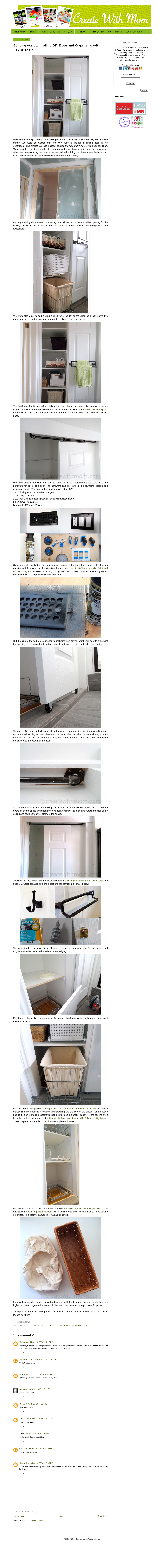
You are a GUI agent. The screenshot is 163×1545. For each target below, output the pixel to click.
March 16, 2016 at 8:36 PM (38, 1404)
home (57, 1325)
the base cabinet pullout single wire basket (86, 1208)
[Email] (140, 69)
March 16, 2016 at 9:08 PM (37, 1433)
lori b (21, 1448)
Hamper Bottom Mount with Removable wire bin (70, 1108)
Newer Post (19, 1516)
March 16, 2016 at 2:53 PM (39, 1389)
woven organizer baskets (39, 1211)
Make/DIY (68, 31)
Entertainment (82, 31)
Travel (43, 31)
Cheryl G (23, 1463)
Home (61, 1516)
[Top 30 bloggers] (130, 114)
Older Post (102, 1516)
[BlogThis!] (21, 1322)
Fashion (118, 31)
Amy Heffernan (26, 1359)
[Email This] (18, 1322)
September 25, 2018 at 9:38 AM (38, 1448)
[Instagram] (129, 69)
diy (53, 1325)
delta (49, 1325)
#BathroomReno (34, 1325)
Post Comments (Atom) (33, 1520)
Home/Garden (98, 31)
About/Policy (19, 31)
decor (44, 1325)
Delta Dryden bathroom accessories (85, 880)
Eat (109, 31)
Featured (32, 31)
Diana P (23, 1404)
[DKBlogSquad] (137, 127)
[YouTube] (137, 69)
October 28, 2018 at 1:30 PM (40, 1463)
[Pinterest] (133, 69)
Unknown (23, 1374)
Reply (21, 1351)
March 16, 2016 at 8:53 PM (41, 1418)
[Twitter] (124, 69)
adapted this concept (93, 409)
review (84, 1325)
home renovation (66, 1325)
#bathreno (24, 1325)
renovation (77, 1325)
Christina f (24, 1342)
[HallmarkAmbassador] (124, 127)
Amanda (23, 1389)
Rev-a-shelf (59, 225)
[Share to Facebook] (26, 1322)
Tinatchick (24, 1418)
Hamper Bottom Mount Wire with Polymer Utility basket (78, 1118)
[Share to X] (23, 1322)
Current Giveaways (134, 31)
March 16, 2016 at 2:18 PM (46, 1359)
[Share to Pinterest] (28, 1322)
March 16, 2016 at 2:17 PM (41, 1342)
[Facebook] (120, 69)
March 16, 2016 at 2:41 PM (40, 1374)
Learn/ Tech (55, 31)
